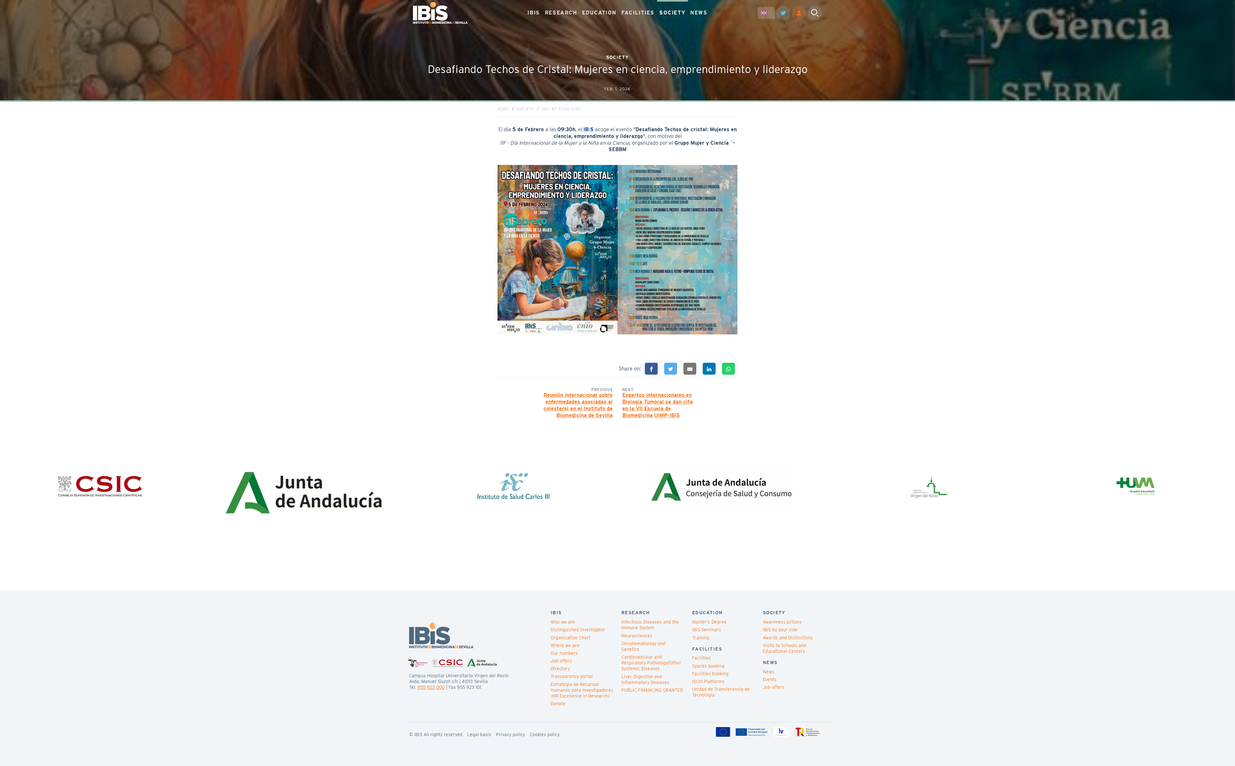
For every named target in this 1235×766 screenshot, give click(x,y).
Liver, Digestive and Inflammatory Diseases (645, 679)
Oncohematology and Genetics (643, 646)
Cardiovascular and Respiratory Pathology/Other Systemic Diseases (651, 662)
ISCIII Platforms (708, 681)
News (768, 671)
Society (526, 108)
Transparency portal (572, 676)
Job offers (561, 660)
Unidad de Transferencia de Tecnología (721, 692)
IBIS (533, 13)
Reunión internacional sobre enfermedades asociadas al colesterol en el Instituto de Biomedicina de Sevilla (578, 405)
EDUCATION (599, 13)
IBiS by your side (561, 108)
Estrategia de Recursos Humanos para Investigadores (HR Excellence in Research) (582, 690)
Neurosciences (636, 635)
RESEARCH (561, 13)
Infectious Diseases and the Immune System (650, 624)
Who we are (563, 622)
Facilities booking (710, 673)
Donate (558, 703)
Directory (560, 668)
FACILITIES (637, 13)
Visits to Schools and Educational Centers (784, 648)
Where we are (565, 645)
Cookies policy (545, 734)
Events (769, 679)
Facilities (701, 658)
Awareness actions (782, 622)
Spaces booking (708, 666)
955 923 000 (431, 687)
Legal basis (479, 734)
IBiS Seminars (706, 629)
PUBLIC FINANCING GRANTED (652, 690)
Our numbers (564, 653)
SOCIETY (672, 13)
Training (700, 637)
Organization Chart (570, 637)
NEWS (698, 13)
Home (503, 108)
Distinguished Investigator (578, 629)
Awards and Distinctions (788, 637)
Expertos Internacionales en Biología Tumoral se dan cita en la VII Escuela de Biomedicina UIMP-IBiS (657, 405)
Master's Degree (709, 622)
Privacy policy (510, 734)
